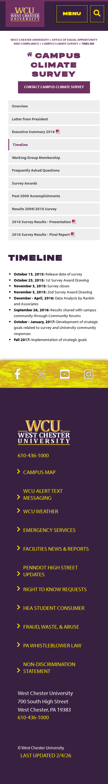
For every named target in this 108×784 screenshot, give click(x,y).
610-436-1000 (33, 455)
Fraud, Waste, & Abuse (51, 626)
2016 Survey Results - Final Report (41, 234)
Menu (72, 13)
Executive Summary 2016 (34, 131)
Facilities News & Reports (56, 548)
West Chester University (30, 40)
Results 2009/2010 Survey (34, 208)
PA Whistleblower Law (52, 645)
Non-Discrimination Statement (49, 667)
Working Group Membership (36, 157)
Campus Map (39, 472)
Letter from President (30, 118)
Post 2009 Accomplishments (36, 195)
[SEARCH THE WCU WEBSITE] (97, 13)
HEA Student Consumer (53, 607)
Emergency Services (49, 529)
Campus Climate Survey (60, 43)
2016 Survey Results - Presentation (42, 221)
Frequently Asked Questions (36, 170)
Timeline (20, 144)
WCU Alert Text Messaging (43, 494)
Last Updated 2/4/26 (45, 755)
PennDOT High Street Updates (50, 571)
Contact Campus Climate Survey (54, 87)
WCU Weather (40, 511)
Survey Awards (24, 183)
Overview (20, 106)
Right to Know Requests (55, 589)
